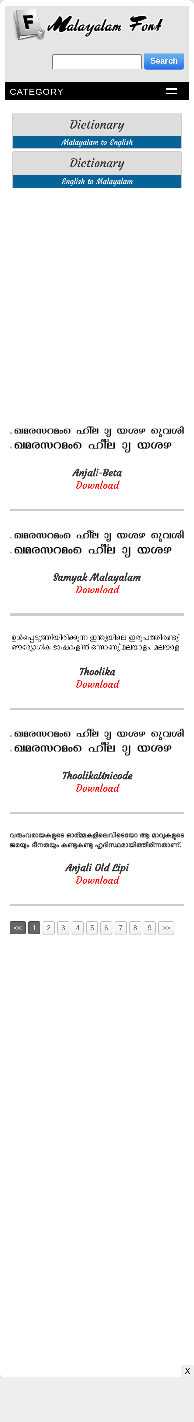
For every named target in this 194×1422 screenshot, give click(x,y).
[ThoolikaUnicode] (97, 754)
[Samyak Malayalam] (97, 556)
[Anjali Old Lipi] (97, 846)
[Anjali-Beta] (97, 451)
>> (166, 928)
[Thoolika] (97, 650)
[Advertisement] (97, 293)
